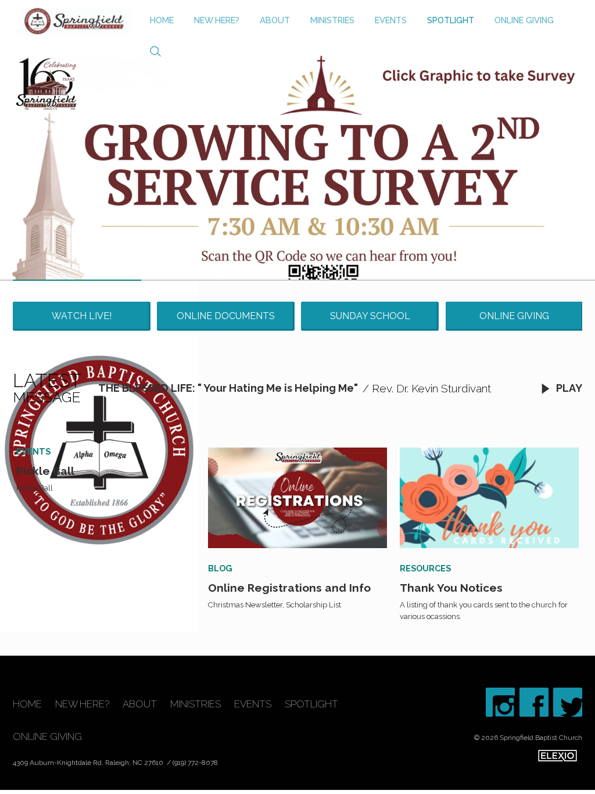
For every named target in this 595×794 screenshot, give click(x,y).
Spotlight (450, 20)
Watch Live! (82, 315)
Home (162, 20)
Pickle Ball (45, 470)
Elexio (557, 755)
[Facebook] (534, 702)
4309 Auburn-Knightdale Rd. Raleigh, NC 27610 (89, 763)
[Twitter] (567, 702)
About (275, 20)
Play (568, 388)
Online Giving (524, 20)
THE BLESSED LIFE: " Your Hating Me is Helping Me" (228, 388)
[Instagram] (500, 702)
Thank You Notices (451, 587)
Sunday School (370, 315)
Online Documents (226, 315)
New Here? (216, 20)
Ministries (332, 20)
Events (391, 20)
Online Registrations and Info (289, 587)
